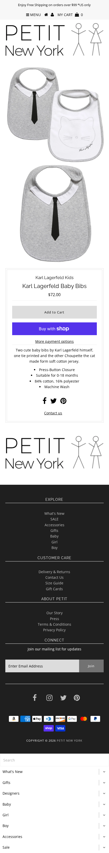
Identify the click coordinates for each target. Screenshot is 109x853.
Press (54, 618)
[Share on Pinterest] (63, 402)
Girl (54, 542)
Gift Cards (54, 588)
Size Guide (54, 583)
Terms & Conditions (54, 624)
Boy (54, 547)
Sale (6, 847)
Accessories (54, 524)
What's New (54, 513)
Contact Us (54, 577)
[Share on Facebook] (45, 402)
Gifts (54, 530)
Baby (54, 536)
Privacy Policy (54, 629)
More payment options (54, 341)
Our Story (54, 612)
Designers (11, 793)
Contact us (53, 413)
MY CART (70, 14)
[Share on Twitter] (53, 402)
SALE (54, 519)
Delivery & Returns (54, 571)
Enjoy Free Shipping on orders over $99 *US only (54, 5)
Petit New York (69, 740)
